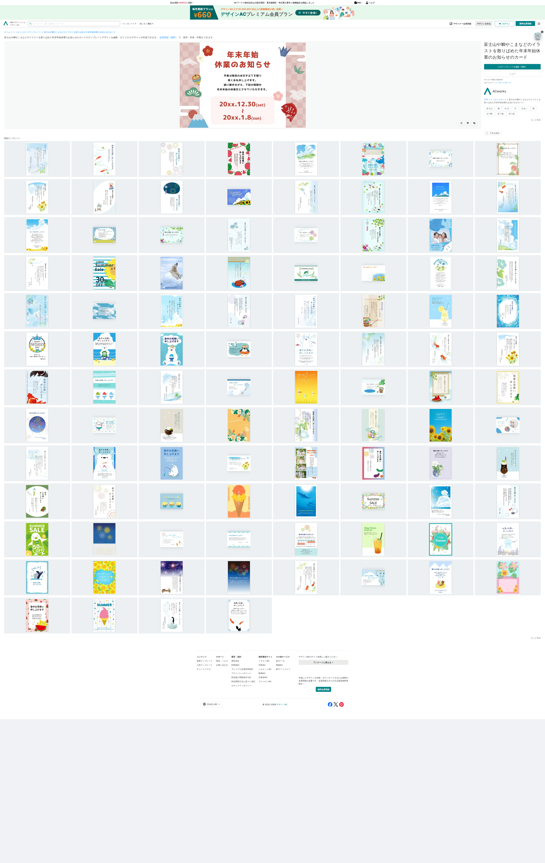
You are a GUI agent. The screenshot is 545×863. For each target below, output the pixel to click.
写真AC (262, 665)
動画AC (262, 673)
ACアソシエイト (283, 669)
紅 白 (507, 108)
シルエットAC (265, 669)
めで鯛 (489, 113)
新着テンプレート (205, 661)
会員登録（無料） (169, 37)
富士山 (489, 108)
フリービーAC (265, 681)
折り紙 (512, 113)
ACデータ (280, 661)
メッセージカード (503, 82)
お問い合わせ (222, 665)
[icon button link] (538, 23)
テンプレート (128, 23)
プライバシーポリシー (241, 673)
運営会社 (235, 661)
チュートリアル (204, 669)
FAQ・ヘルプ (222, 661)
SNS (359, 2)
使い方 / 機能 (145, 23)
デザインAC (282, 704)
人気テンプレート (205, 665)
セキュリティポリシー (241, 685)
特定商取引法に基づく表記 (243, 681)
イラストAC (264, 661)
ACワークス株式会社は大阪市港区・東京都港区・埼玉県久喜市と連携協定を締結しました (274, 2)
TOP (486, 99)
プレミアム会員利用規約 (242, 669)
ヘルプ (372, 2)
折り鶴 (501, 113)
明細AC (279, 665)
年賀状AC (263, 677)
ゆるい (524, 108)
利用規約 (235, 665)
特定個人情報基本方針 (241, 677)
